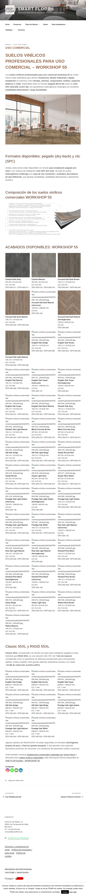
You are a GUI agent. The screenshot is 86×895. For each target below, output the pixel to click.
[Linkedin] (21, 770)
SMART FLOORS (36, 9)
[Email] (16, 770)
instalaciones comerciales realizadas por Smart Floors (51, 755)
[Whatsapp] (12, 770)
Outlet (45, 24)
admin (24, 44)
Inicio (7, 24)
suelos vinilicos (16, 780)
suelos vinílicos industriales (31, 758)
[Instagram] (8, 770)
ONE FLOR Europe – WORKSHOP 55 (22, 761)
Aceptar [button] (65, 892)
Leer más (72, 892)
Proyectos (17, 24)
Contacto (21, 30)
